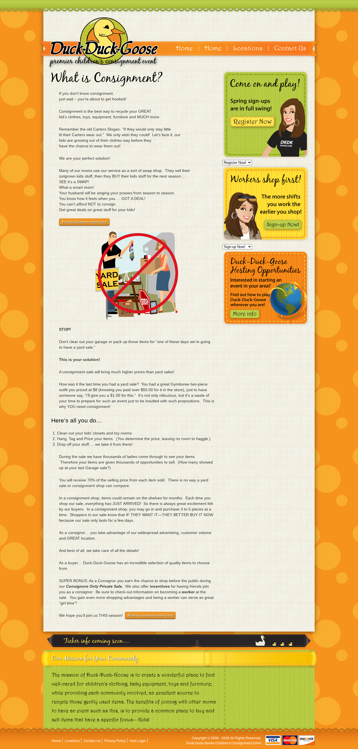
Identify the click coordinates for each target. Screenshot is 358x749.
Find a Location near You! (84, 222)
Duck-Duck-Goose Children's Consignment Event (223, 742)
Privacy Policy (115, 740)
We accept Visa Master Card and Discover (290, 740)
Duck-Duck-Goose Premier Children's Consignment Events (104, 41)
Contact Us (290, 48)
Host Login (137, 740)
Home (184, 48)
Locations (248, 48)
